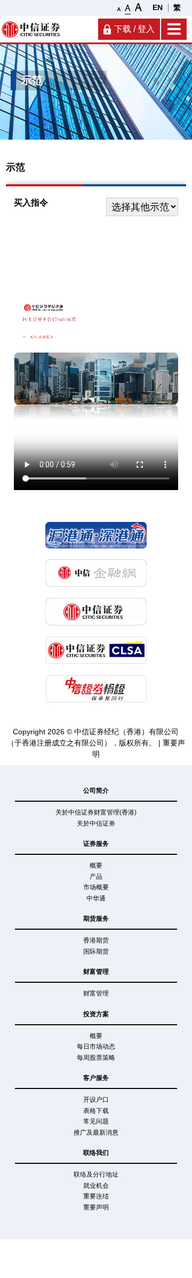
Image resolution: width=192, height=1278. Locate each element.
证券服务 (96, 843)
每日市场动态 (96, 1046)
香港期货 (96, 940)
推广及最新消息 (96, 1132)
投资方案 (96, 1014)
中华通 (96, 898)
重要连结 (96, 1196)
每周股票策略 (96, 1057)
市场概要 (96, 887)
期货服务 (96, 918)
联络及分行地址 (96, 1174)
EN (158, 7)
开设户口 (96, 1099)
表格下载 (96, 1110)
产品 (96, 876)
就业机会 (96, 1185)
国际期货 (96, 951)
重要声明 (96, 1207)
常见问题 (96, 1121)
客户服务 (96, 1078)
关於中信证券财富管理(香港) (96, 812)
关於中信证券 (96, 823)
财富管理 (96, 971)
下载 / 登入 (134, 28)
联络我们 (96, 1152)
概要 (96, 865)
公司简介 (96, 790)
